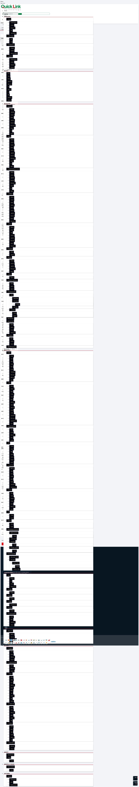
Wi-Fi (2, 418)
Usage (2, 386)
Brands (3, 49)
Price (2, 38)
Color (2, 336)
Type (2, 301)
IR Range (3, 88)
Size (2, 440)
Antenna (3, 258)
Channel (3, 493)
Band (2, 379)
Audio (2, 404)
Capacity (3, 79)
